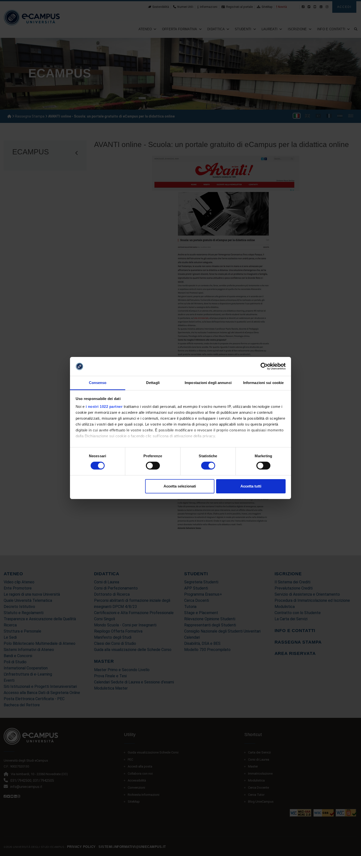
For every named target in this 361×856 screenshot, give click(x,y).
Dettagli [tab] (153, 383)
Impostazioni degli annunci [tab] (208, 383)
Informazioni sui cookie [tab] (263, 383)
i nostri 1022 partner (104, 406)
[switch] (153, 466)
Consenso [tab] (98, 383)
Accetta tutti (250, 486)
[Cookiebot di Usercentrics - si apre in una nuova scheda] (264, 366)
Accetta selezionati (180, 486)
